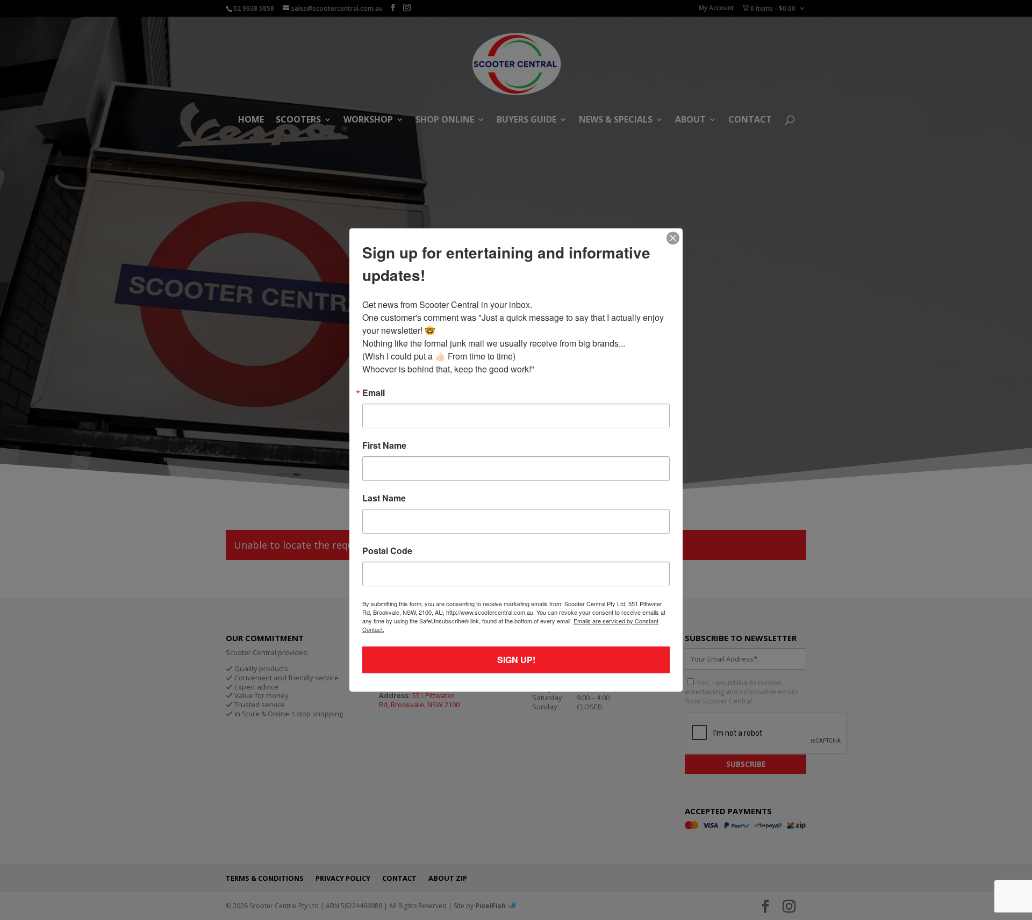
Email (373, 393)
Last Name (384, 498)
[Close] (672, 238)
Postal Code (387, 551)
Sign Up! (516, 659)
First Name (384, 445)
